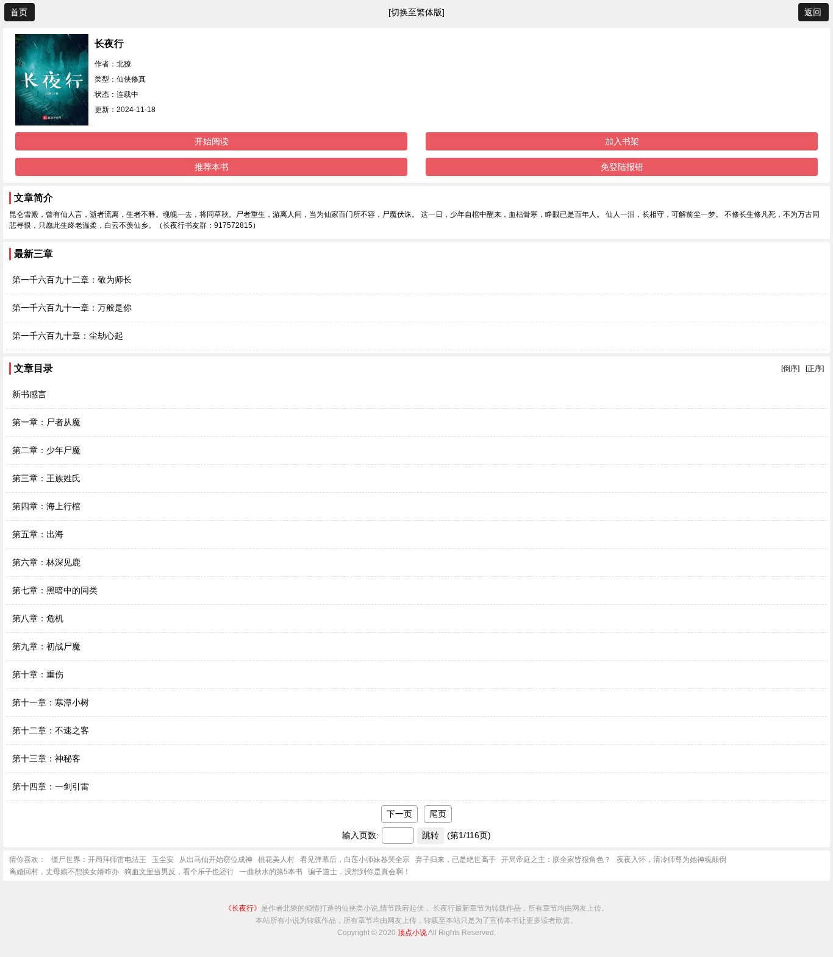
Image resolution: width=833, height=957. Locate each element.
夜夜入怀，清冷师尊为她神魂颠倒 (671, 859)
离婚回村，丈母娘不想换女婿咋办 (64, 871)
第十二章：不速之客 (50, 730)
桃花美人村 (276, 859)
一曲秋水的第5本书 (271, 871)
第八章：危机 (37, 618)
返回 (812, 12)
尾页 (437, 814)
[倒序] (790, 368)
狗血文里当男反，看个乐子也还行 (179, 871)
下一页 (399, 814)
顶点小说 (412, 932)
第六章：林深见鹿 (46, 562)
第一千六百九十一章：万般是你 (72, 308)
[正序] (815, 368)
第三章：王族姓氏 (46, 478)
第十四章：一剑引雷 (50, 786)
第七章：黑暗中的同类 (55, 590)
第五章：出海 (37, 534)
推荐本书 (212, 167)
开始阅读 (212, 141)
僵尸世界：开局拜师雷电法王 (98, 859)
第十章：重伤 (37, 674)
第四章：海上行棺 (46, 506)
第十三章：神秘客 (46, 758)
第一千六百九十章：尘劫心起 (67, 336)
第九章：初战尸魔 (46, 646)
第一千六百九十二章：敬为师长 (72, 279)
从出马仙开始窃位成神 (215, 859)
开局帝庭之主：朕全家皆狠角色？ (556, 859)
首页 (18, 12)
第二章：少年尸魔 (46, 450)
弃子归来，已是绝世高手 (455, 859)
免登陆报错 (622, 167)
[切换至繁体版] (416, 12)
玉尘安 (163, 859)
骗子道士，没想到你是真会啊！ (359, 871)
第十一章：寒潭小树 (50, 702)
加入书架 (622, 141)
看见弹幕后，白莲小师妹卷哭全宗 (355, 859)
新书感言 (29, 394)
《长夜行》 (242, 908)
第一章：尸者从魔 (46, 422)
